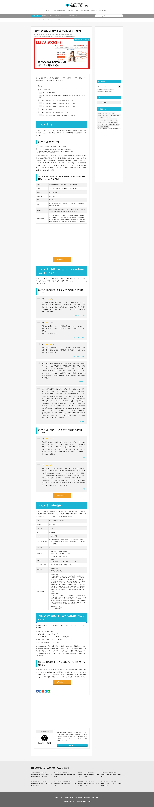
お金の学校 (94, 10)
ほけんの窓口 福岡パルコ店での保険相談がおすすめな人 (53, 112)
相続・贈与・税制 (84, 10)
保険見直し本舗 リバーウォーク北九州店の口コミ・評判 (88, 784)
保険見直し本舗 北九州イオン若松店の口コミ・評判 (111, 784)
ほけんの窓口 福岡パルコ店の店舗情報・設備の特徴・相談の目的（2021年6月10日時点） (62, 96)
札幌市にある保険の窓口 (103, 128)
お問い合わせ (78, 797)
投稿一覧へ (71, 745)
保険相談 (57, 15)
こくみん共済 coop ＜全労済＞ (104, 117)
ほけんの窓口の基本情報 (45, 109)
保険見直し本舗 (73, 15)
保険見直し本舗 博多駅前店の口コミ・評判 (111, 775)
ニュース (53, 10)
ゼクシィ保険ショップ (102, 124)
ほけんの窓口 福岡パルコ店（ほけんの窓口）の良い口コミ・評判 (57, 103)
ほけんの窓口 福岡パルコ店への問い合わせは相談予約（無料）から (58, 115)
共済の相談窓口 (116, 115)
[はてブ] (46, 691)
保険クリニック (108, 115)
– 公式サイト (82, 381)
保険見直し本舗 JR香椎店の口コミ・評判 (65, 784)
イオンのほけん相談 (102, 120)
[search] (121, 15)
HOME (34, 20)
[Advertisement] (47, 711)
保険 (77, 10)
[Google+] (43, 691)
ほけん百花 (109, 120)
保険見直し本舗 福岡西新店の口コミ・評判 (65, 775)
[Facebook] (37, 691)
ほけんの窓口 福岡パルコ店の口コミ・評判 (61, 20)
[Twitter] (40, 691)
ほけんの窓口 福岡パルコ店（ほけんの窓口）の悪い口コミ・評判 (57, 106)
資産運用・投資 (61, 10)
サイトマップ (95, 797)
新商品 (115, 122)
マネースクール (64, 15)
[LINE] (48, 691)
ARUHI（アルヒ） (112, 119)
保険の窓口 (43, 36)
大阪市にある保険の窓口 (113, 124)
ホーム (48, 10)
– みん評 (83, 458)
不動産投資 (45, 15)
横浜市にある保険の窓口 (108, 122)
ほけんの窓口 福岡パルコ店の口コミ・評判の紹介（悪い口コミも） (56, 100)
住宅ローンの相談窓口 (102, 119)
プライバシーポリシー (66, 797)
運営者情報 (87, 797)
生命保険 (115, 120)
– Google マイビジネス (79, 315)
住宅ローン (70, 10)
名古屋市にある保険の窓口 (103, 126)
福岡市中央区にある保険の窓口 (68, 36)
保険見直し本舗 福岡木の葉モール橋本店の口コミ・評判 (88, 775)
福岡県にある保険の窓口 (66, 34)
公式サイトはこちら (62, 259)
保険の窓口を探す (46, 20)
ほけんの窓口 (38, 36)
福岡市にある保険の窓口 (56, 36)
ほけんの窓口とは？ (44, 89)
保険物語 (99, 122)
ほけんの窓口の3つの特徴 (47, 92)
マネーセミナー (102, 10)
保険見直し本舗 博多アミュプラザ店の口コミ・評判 (42, 784)
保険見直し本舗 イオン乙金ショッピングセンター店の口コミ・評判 (42, 775)
